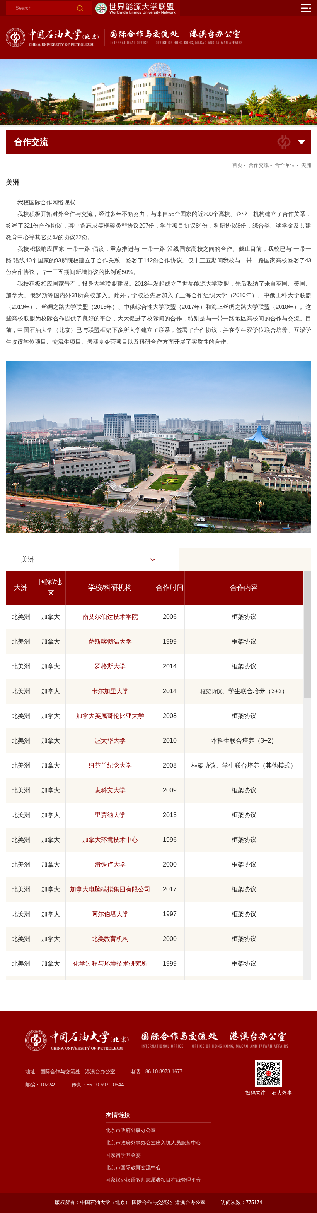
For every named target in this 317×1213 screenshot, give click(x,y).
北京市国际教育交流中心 (133, 1167)
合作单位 (285, 165)
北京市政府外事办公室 (131, 1130)
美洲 (306, 165)
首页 (237, 165)
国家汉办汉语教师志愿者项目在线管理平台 (153, 1180)
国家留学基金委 (123, 1155)
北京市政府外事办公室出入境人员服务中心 (153, 1143)
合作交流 (259, 165)
